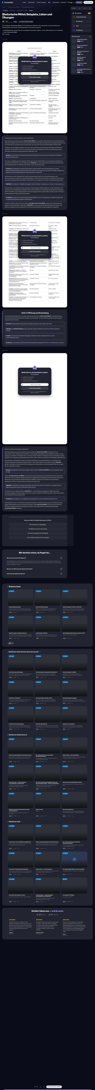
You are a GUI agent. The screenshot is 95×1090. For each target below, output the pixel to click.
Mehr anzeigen (5, 34)
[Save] (79, 8)
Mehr (10, 643)
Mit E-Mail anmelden (36, 77)
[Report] (90, 8)
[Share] (85, 8)
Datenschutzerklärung (35, 81)
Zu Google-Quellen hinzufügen (27, 21)
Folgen (15, 21)
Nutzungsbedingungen (41, 80)
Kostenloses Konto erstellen (54, 1086)
